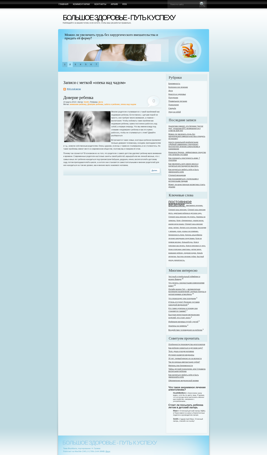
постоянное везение (180, 203)
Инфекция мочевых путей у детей (183, 322)
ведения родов (190, 253)
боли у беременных (184, 220)
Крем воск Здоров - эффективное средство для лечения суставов (187, 153)
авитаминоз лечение (194, 205)
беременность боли (176, 235)
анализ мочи (198, 220)
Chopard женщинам (177, 175)
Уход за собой (174, 112)
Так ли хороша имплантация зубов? (184, 362)
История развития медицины (181, 355)
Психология (173, 105)
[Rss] (188, 50)
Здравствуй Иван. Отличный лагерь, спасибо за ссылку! (188, 420)
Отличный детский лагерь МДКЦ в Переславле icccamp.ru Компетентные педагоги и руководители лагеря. (189, 413)
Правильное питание (177, 101)
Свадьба (172, 108)
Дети (100, 102)
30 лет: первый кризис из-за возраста (185, 358)
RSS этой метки (74, 89)
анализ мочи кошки (176, 224)
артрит (176, 228)
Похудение (173, 98)
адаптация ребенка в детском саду (187, 213)
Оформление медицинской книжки (183, 381)
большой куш (187, 242)
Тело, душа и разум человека (181, 351)
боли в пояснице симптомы (179, 249)
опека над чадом (128, 104)
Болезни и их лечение (178, 87)
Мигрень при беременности (180, 366)
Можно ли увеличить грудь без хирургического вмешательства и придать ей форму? (111, 36)
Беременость (174, 84)
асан (179, 231)
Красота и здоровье (177, 94)
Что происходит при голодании (182, 298)
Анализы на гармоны (177, 326)
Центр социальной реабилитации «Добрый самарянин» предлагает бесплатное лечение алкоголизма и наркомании (184, 145)
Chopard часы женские (177, 210)
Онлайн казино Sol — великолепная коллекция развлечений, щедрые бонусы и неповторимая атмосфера (187, 291)
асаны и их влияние (190, 231)
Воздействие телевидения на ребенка (185, 330)
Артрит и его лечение (188, 228)
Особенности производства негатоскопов (186, 344)
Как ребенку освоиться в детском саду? (185, 348)
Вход (108, 451)
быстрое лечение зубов (186, 256)
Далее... (155, 170)
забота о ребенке (112, 104)
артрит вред (196, 249)
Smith (86, 102)
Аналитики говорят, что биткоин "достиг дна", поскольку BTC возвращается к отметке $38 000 (185, 128)
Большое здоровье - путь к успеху (119, 17)
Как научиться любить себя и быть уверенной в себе (183, 171)
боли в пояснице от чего (195, 246)
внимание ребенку (78, 104)
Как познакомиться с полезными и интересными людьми (183, 180)
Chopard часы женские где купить (181, 217)
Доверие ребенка (78, 97)
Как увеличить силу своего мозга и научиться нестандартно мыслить (183, 165)
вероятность (179, 260)
